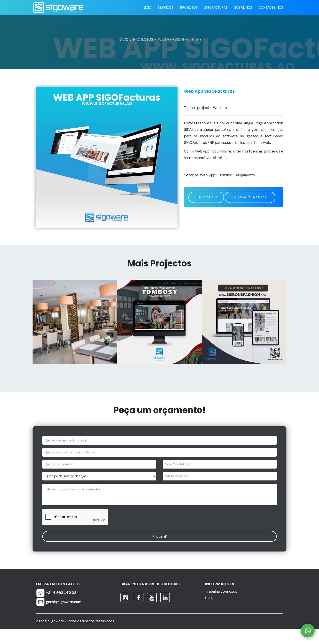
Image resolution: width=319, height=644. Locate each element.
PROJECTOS (189, 7)
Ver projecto (206, 197)
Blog (209, 598)
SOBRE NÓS (243, 7)
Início (122, 39)
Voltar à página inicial (250, 197)
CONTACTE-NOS (271, 7)
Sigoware (56, 621)
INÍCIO (146, 7)
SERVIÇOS (165, 7)
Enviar (158, 537)
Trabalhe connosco (221, 591)
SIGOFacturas (216, 7)
